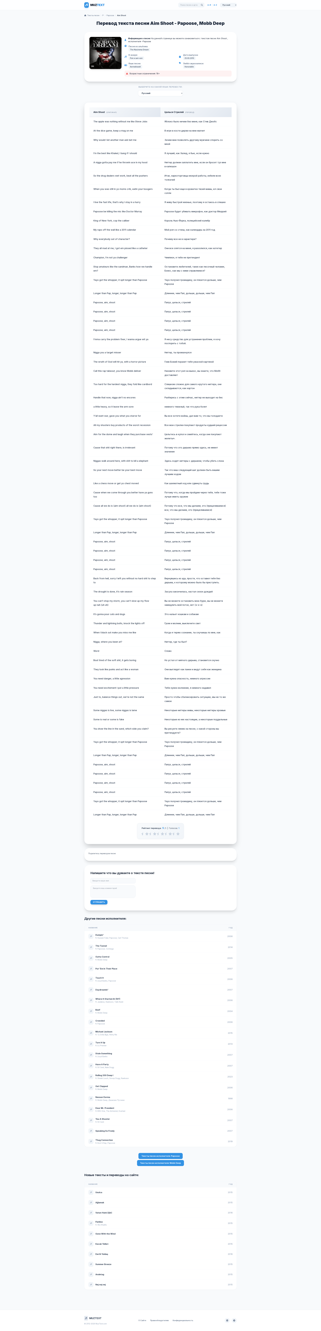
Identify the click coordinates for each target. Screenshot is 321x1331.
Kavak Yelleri (101, 1244)
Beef (97, 1010)
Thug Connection (104, 1140)
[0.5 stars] (143, 834)
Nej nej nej (100, 1284)
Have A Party (102, 1064)
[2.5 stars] (158, 834)
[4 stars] (170, 834)
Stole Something (103, 1053)
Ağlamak (99, 1202)
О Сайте (142, 1320)
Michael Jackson (103, 1031)
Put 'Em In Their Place (106, 968)
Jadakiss (101, 1002)
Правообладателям (159, 1320)
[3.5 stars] (166, 834)
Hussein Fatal (102, 938)
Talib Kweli (118, 1002)
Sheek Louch (102, 1078)
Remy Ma (113, 1035)
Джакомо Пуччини (116, 1100)
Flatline (99, 1222)
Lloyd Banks (102, 981)
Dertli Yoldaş (101, 1254)
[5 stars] (178, 834)
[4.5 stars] (174, 834)
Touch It (99, 978)
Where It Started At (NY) (107, 999)
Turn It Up (100, 1042)
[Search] (202, 5)
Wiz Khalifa (102, 1225)
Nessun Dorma (102, 1097)
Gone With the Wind (105, 1234)
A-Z (215, 5)
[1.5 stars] (150, 834)
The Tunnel (101, 946)
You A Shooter (102, 1119)
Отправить (99, 902)
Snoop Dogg (114, 1078)
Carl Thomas (123, 938)
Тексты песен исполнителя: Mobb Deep (160, 1163)
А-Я (209, 5)
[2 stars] (154, 834)
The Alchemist (112, 1111)
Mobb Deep (102, 960)
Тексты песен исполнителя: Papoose (160, 1156)
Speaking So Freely (105, 1131)
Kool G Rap (102, 1143)
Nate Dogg (109, 1067)
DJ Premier (102, 1045)
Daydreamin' (101, 989)
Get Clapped (101, 1086)
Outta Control (102, 956)
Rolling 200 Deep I (104, 1075)
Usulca (98, 1192)
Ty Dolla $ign (102, 1035)
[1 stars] (147, 834)
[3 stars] (162, 834)
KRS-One (101, 1111)
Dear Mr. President (104, 1108)
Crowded (100, 1020)
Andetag (99, 1274)
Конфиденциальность (183, 1320)
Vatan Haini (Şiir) (103, 1212)
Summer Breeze (103, 1264)
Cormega (110, 949)
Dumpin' (99, 935)
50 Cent (100, 1067)
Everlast (122, 1111)
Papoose (110, 15)
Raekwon (109, 1002)
